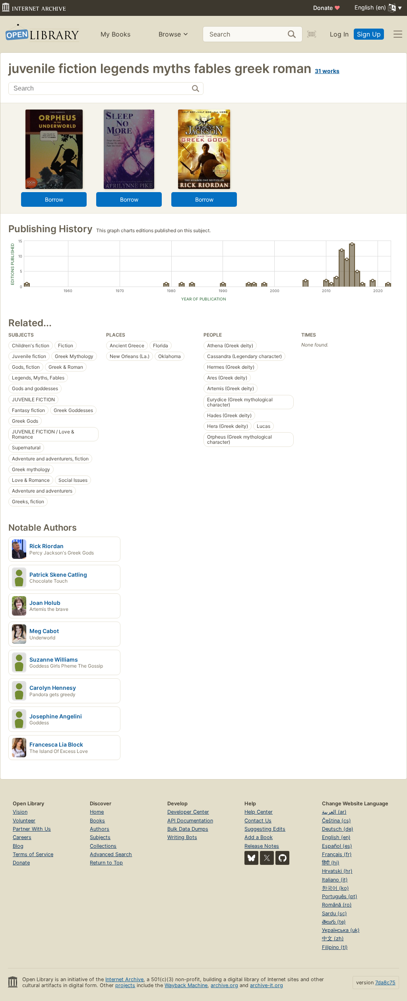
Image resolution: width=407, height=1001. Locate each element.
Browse (170, 34)
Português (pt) (339, 896)
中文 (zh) (333, 938)
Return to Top (106, 863)
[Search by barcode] (311, 34)
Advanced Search (111, 854)
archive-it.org (266, 985)
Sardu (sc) (334, 913)
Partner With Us (32, 829)
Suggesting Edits (264, 829)
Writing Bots (182, 837)
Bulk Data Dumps (187, 829)
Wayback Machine (186, 985)
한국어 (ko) (335, 888)
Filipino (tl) (335, 947)
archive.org (224, 985)
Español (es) (337, 846)
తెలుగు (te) (334, 922)
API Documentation (190, 821)
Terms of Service (33, 854)
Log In (339, 34)
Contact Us (257, 821)
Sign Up (369, 34)
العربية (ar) (334, 812)
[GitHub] (282, 858)
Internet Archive (124, 979)
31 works (327, 70)
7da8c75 (385, 983)
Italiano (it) (335, 880)
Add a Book (258, 837)
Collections (103, 846)
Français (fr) (337, 854)
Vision (20, 812)
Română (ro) (337, 905)
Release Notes (261, 846)
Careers (22, 837)
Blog (18, 846)
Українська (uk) (341, 930)
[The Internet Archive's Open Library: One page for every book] (41, 34)
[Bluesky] (251, 858)
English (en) (336, 837)
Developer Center (188, 812)
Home (97, 812)
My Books (115, 34)
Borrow (54, 199)
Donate (326, 7)
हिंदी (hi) (330, 863)
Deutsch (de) (337, 829)
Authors (99, 829)
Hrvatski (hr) (337, 871)
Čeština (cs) (336, 821)
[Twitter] (267, 858)
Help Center (258, 812)
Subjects (100, 837)
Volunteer (24, 821)
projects (125, 985)
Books (97, 821)
